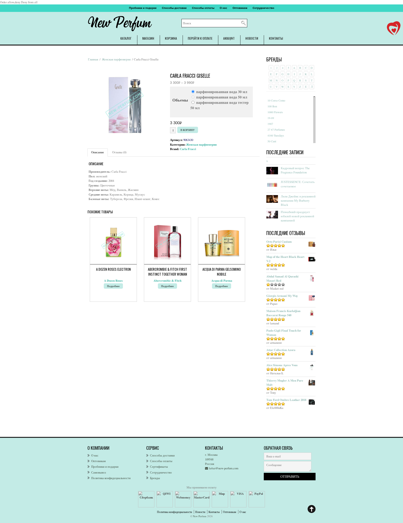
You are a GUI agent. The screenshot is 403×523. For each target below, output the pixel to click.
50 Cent (272, 141)
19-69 (271, 118)
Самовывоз (98, 472)
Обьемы (180, 100)
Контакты (276, 38)
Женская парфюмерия (116, 59)
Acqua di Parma (221, 280)
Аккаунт (229, 38)
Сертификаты (159, 466)
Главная (93, 59)
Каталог (126, 38)
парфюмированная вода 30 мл (221, 91)
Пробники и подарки (142, 8)
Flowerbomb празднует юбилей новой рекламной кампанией (297, 216)
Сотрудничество (263, 8)
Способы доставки (174, 8)
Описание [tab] (97, 152)
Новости (251, 38)
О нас (223, 8)
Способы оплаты (203, 8)
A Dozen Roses (113, 280)
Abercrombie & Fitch (167, 280)
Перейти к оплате (200, 38)
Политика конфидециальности (111, 478)
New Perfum (199, 516)
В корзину (188, 130)
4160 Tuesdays (276, 135)
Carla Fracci (188, 149)
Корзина (171, 38)
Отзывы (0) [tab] (119, 152)
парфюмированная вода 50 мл (221, 97)
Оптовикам (240, 8)
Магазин (148, 38)
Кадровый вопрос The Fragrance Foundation (295, 170)
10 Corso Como (276, 100)
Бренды (155, 478)
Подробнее (113, 286)
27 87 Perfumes (276, 129)
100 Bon (272, 106)
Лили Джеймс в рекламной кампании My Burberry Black (298, 200)
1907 (270, 124)
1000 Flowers (275, 112)
